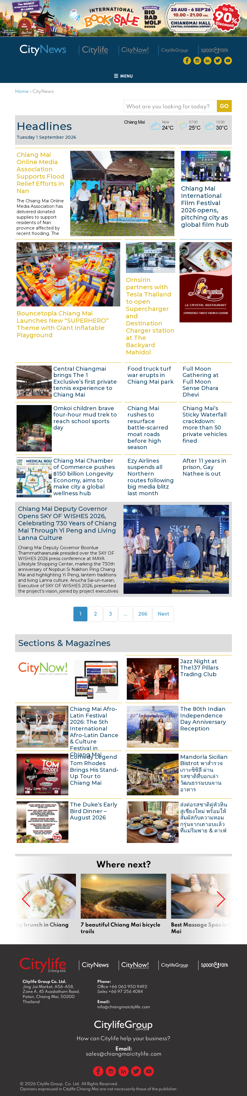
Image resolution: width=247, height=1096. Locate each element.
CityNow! (68, 678)
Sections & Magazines (64, 643)
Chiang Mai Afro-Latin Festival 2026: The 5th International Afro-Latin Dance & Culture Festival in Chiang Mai (68, 726)
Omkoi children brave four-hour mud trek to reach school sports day (68, 427)
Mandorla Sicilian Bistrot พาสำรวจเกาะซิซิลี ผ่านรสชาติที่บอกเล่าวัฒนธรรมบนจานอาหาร (178, 774)
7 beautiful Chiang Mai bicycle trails (123, 904)
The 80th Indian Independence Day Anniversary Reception (178, 726)
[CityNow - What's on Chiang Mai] (135, 965)
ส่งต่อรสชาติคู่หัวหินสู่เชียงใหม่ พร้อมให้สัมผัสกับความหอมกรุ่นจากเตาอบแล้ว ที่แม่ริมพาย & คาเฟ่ (178, 821)
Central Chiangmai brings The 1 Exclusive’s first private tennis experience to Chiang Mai (68, 382)
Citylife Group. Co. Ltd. (58, 1083)
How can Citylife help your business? (123, 1038)
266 (144, 614)
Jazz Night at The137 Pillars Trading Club (178, 678)
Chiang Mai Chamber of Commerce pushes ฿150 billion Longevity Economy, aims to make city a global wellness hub (68, 477)
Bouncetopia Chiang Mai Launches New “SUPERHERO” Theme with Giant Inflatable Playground (68, 300)
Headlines (44, 126)
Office (122, 986)
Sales (120, 991)
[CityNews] (43, 50)
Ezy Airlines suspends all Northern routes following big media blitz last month (150, 477)
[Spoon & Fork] (214, 50)
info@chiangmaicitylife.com (123, 1006)
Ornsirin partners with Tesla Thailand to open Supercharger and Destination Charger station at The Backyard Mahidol (150, 300)
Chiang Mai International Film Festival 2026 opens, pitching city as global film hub (206, 193)
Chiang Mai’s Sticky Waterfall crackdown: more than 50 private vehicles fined (206, 427)
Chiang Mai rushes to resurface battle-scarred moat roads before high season (150, 427)
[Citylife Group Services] (175, 50)
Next (163, 614)
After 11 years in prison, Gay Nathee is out (206, 477)
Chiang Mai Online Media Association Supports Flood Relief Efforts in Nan (95, 193)
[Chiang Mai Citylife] (95, 50)
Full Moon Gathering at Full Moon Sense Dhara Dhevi (206, 382)
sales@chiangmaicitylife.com (123, 1051)
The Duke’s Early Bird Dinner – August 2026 (68, 821)
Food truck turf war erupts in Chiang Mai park (150, 382)
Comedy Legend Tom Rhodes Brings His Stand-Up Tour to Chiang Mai (68, 774)
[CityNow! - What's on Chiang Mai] (135, 50)
